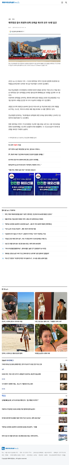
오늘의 (8, 360)
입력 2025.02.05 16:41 (18, 27)
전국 (13, 19)
